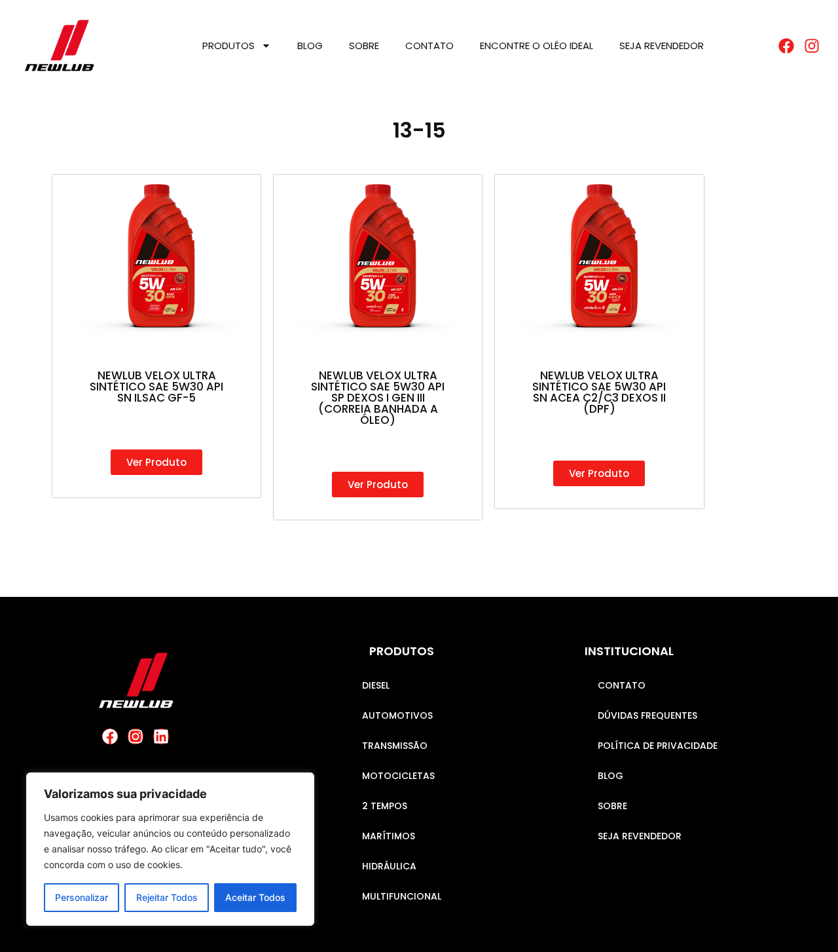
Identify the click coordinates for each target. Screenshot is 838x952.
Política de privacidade (658, 745)
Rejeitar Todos (167, 897)
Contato (429, 45)
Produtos (228, 45)
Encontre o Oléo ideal (536, 45)
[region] (170, 849)
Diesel (376, 685)
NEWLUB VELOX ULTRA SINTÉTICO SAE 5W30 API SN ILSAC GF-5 (156, 387)
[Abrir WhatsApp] (805, 919)
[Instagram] (135, 736)
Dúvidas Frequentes (647, 715)
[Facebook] (110, 736)
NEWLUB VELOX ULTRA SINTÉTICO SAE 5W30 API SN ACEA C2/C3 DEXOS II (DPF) (599, 392)
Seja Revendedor (661, 45)
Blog (310, 45)
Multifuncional (401, 896)
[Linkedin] (161, 736)
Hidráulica (389, 866)
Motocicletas (398, 775)
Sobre (364, 45)
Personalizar (81, 897)
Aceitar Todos (255, 897)
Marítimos (388, 836)
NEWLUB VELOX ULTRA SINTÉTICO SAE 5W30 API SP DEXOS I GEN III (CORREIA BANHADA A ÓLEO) (378, 398)
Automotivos (397, 715)
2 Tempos (384, 805)
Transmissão (395, 745)
